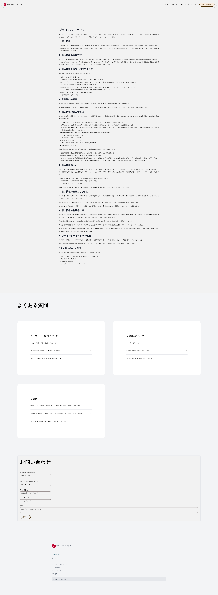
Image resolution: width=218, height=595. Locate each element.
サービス (174, 4)
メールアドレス (24, 498)
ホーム (167, 4)
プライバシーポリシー (58, 570)
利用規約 (54, 574)
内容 (21, 506)
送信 (24, 517)
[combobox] (35, 475)
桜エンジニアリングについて (189, 4)
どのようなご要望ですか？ (27, 473)
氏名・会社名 (24, 490)
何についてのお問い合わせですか (29, 481)
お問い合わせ (206, 4)
